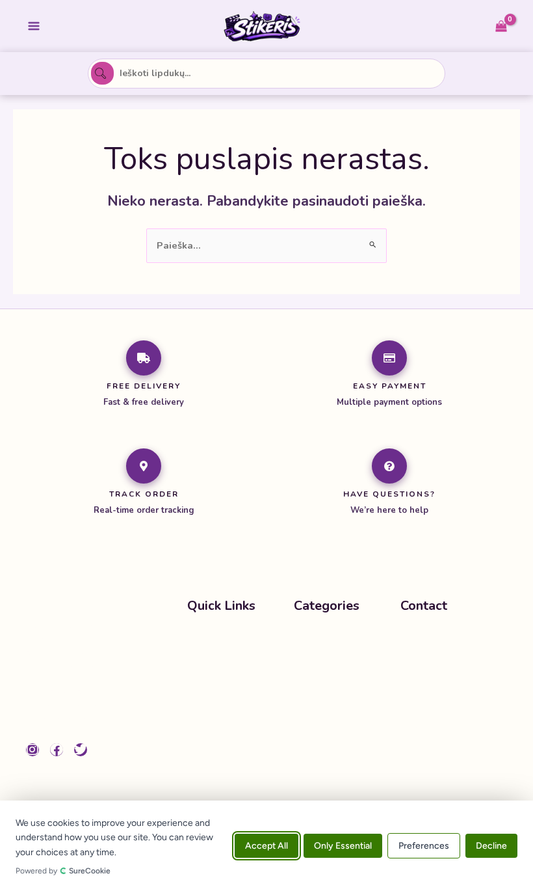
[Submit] (102, 73)
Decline (491, 845)
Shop (199, 663)
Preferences (423, 845)
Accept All (266, 845)
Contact (204, 714)
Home (200, 639)
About (201, 689)
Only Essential (343, 845)
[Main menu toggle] (34, 26)
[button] (347, 664)
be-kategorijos (328, 639)
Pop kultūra (321, 664)
